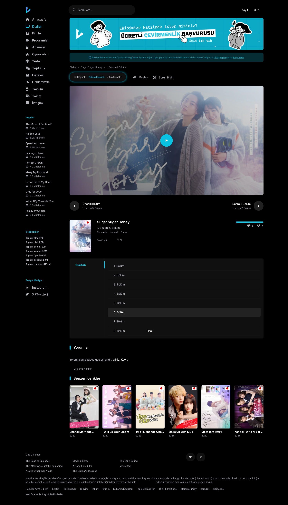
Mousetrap (125, 465)
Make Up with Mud (180, 431)
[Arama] (75, 9)
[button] (141, 77)
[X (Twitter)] (190, 457)
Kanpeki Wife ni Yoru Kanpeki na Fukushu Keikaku (248, 432)
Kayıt (245, 10)
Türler (36, 61)
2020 (72, 435)
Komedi (114, 232)
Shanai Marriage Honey (80, 432)
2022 (105, 435)
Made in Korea (81, 460)
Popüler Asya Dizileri (37, 488)
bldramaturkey (189, 488)
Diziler (37, 26)
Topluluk (38, 68)
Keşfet (55, 488)
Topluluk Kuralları (145, 488)
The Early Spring (129, 460)
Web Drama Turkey (36, 494)
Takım (36, 96)
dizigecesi (218, 488)
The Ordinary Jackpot (85, 470)
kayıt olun (238, 57)
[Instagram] (201, 457)
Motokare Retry (211, 431)
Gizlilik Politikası (168, 488)
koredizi (204, 488)
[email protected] (146, 482)
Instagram (39, 287)
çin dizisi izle (237, 482)
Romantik (102, 232)
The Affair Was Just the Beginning (44, 465)
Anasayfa (39, 19)
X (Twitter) (40, 294)
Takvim (37, 89)
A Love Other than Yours (39, 470)
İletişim (37, 103)
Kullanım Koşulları (123, 488)
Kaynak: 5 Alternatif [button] (99, 77)
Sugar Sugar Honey (91, 67)
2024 (171, 435)
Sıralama (82, 368)
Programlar (40, 40)
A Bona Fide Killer (82, 465)
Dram (124, 232)
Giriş (256, 10)
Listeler (37, 75)
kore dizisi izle (221, 482)
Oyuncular (40, 54)
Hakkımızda (41, 82)
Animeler (38, 47)
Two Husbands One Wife (149, 432)
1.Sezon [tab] (80, 264)
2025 (138, 435)
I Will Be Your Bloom (115, 431)
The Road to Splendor (37, 460)
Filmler (37, 33)
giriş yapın (220, 57)
